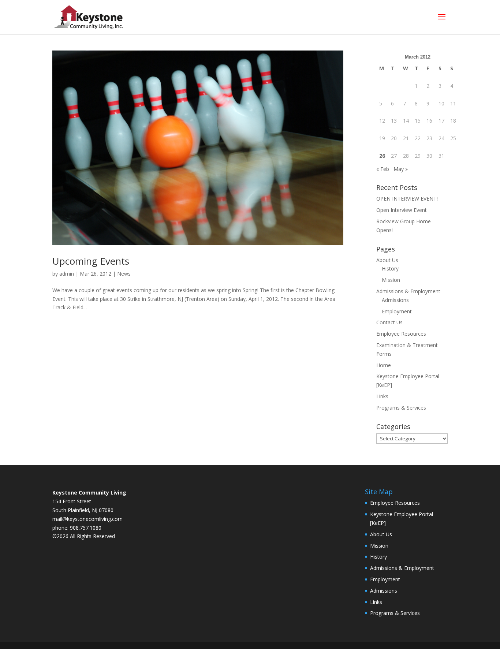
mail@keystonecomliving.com (87, 518)
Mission (391, 279)
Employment (397, 311)
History (390, 268)
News (124, 273)
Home (383, 365)
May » (400, 168)
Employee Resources (401, 333)
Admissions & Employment (408, 291)
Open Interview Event (401, 209)
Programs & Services (401, 407)
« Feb (382, 168)
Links (382, 396)
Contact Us (389, 322)
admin (66, 273)
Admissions (395, 299)
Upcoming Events (90, 261)
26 (382, 155)
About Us (387, 260)
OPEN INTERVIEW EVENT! (407, 198)
